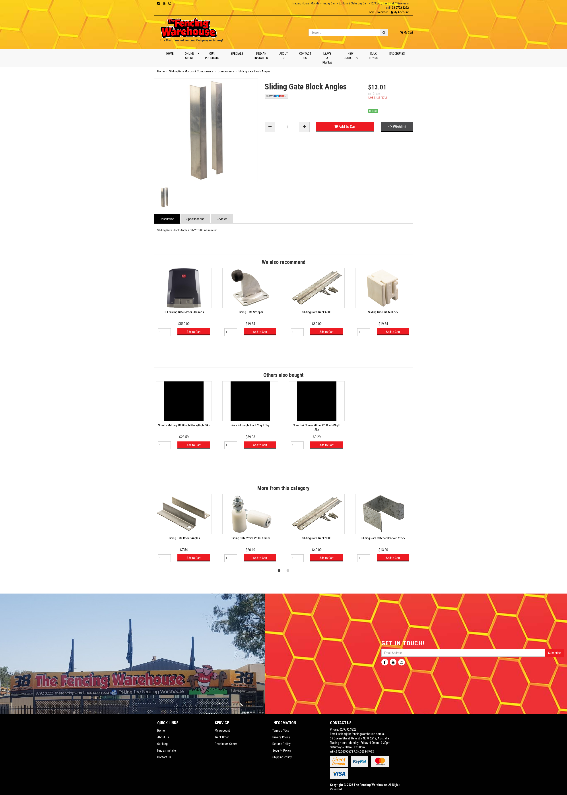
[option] (184, 304)
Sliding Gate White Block (383, 312)
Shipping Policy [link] (282, 757)
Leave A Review (327, 58)
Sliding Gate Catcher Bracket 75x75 (383, 538)
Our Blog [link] (162, 744)
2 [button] (288, 570)
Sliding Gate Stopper (250, 312)
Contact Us (305, 56)
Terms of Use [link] (280, 730)
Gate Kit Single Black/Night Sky (250, 425)
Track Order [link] (222, 737)
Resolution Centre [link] (226, 744)
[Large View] (164, 197)
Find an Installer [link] (167, 750)
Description (167, 219)
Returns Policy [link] (281, 744)
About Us (283, 56)
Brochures (397, 53)
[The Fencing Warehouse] (188, 26)
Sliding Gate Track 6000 (316, 312)
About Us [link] (163, 737)
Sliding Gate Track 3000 (316, 538)
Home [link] (161, 730)
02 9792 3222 (400, 8)
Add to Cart (347, 126)
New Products (350, 56)
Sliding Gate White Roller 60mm (250, 538)
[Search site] (384, 32)
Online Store (189, 56)
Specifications (195, 219)
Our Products (212, 56)
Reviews (222, 219)
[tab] (167, 219)
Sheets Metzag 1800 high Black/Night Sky (184, 425)
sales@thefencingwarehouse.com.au (361, 734)
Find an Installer (261, 56)
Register (382, 12)
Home (170, 53)
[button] (400, 12)
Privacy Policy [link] (281, 737)
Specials (236, 53)
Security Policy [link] (281, 750)
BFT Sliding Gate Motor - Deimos (184, 312)
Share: (270, 96)
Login (371, 12)
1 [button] (279, 570)
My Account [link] (222, 730)
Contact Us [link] (164, 757)
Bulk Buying (373, 56)
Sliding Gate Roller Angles (184, 538)
